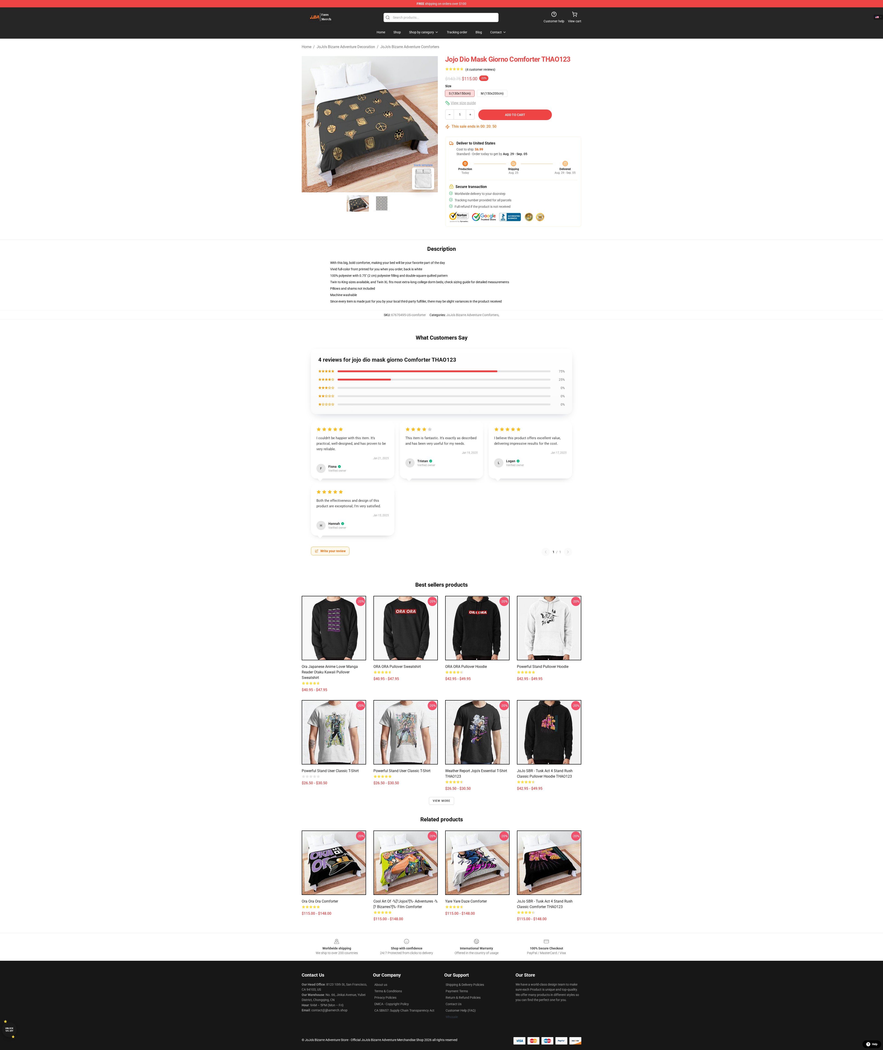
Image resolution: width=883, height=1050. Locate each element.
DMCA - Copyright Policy (391, 1004)
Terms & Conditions (388, 991)
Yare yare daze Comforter (466, 901)
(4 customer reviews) (480, 69)
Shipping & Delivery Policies (465, 985)
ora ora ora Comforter (320, 901)
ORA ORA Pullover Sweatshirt (397, 666)
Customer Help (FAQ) (461, 1010)
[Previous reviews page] (546, 552)
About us (380, 985)
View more (441, 800)
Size (448, 86)
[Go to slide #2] (382, 203)
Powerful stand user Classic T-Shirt (330, 771)
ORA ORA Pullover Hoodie (466, 666)
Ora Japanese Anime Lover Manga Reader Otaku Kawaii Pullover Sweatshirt (330, 672)
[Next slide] (431, 124)
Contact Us (454, 1004)
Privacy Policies (385, 997)
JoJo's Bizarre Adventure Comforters (409, 47)
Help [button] (874, 1044)
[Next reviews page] (568, 552)
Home (306, 47)
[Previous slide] (309, 124)
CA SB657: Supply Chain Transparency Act (404, 1010)
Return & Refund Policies (463, 997)
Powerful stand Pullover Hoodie (542, 666)
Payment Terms (457, 991)
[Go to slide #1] (358, 203)
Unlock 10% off (9, 1029)
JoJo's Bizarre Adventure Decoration (346, 47)
